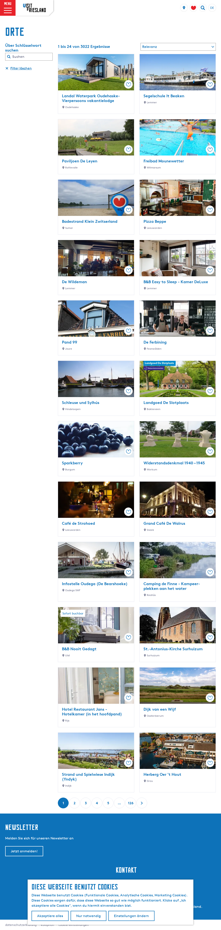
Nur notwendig (88, 916)
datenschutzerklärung (20, 925)
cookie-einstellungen (73, 925)
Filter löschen (21, 68)
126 (130, 804)
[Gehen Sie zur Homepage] (34, 8)
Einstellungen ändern (131, 916)
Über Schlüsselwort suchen (23, 47)
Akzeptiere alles (50, 916)
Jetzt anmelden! (24, 851)
